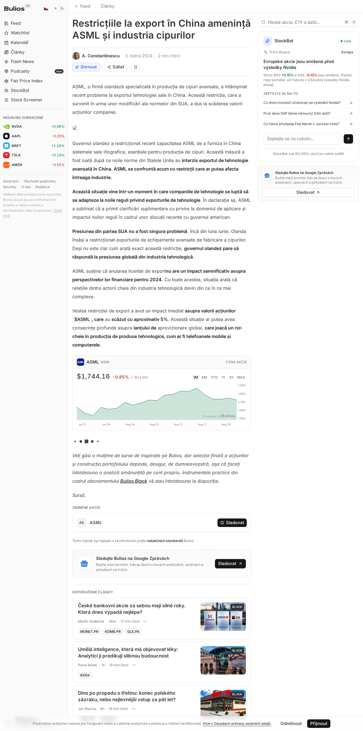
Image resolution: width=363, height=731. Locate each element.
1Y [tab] (223, 377)
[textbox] (302, 138)
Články (107, 6)
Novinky (9, 187)
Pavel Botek (87, 665)
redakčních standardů (165, 541)
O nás (26, 187)
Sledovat (235, 522)
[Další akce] (145, 621)
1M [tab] (195, 377)
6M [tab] (204, 377)
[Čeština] (46, 8)
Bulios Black (133, 481)
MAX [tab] (241, 377)
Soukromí (11, 181)
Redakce (42, 187)
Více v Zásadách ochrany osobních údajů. (237, 723)
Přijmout (318, 723)
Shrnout (89, 67)
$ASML (82, 319)
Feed (85, 6)
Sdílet (118, 67)
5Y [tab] (231, 377)
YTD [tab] (214, 377)
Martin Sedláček (91, 621)
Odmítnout (291, 723)
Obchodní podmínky (40, 181)
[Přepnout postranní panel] (68, 365)
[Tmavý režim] (59, 8)
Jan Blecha (87, 709)
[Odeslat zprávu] (348, 139)
